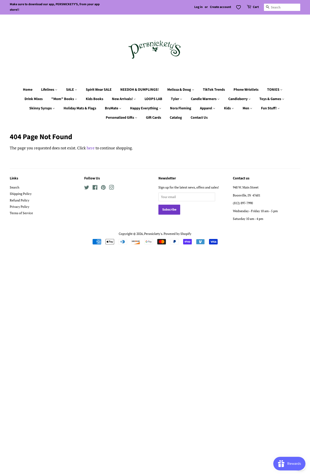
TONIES (273, 89)
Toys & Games (270, 98)
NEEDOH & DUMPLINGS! (139, 89)
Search (14, 187)
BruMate (112, 108)
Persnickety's (153, 233)
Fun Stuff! (269, 108)
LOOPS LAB (153, 98)
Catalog (176, 117)
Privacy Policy (19, 206)
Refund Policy (19, 200)
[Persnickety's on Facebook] (95, 188)
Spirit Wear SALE (99, 89)
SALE (70, 89)
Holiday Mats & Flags (80, 108)
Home (27, 89)
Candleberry (238, 98)
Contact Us (199, 117)
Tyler (175, 98)
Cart (256, 7)
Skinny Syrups (40, 108)
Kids (227, 108)
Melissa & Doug (179, 89)
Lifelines (48, 89)
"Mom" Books (63, 98)
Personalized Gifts (120, 117)
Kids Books (94, 98)
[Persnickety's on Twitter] (86, 188)
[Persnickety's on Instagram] (111, 188)
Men (246, 108)
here (91, 148)
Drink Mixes (34, 98)
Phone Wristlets (246, 89)
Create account (220, 7)
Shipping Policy (21, 193)
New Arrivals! (122, 98)
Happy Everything (144, 108)
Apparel (206, 108)
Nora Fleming (180, 108)
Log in (198, 7)
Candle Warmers (204, 98)
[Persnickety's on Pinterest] (103, 188)
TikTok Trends (214, 89)
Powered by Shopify (177, 233)
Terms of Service (21, 213)
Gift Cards (153, 117)
